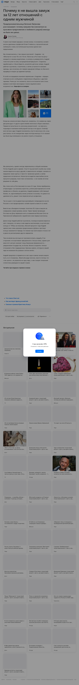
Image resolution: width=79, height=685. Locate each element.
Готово (39, 351)
